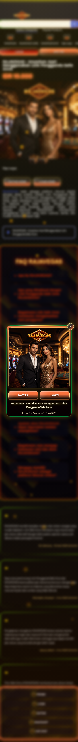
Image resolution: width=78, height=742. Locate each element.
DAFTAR (23, 395)
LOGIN (55, 395)
